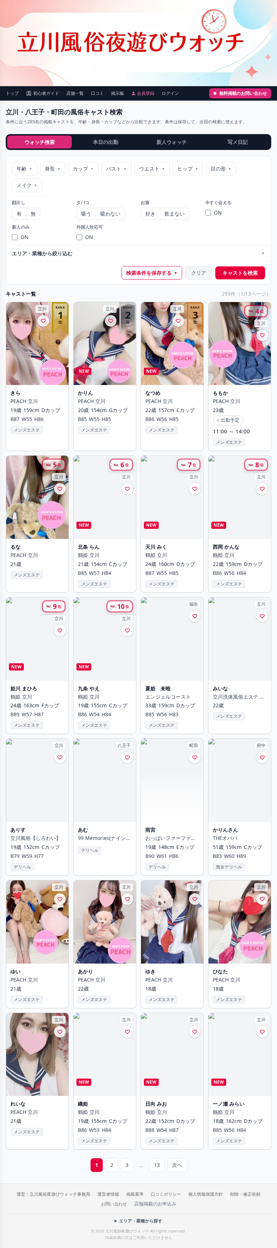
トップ (12, 93)
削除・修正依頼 (245, 1194)
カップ (83, 168)
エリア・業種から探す (140, 1221)
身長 (53, 168)
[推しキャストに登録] (43, 321)
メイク (27, 185)
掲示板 (117, 93)
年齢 (24, 168)
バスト (116, 168)
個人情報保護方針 (205, 1194)
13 (157, 1164)
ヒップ (187, 168)
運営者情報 (108, 1194)
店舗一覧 (75, 93)
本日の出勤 (105, 141)
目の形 (221, 168)
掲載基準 (135, 1194)
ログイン (170, 93)
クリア (198, 272)
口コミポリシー (166, 1194)
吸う (86, 213)
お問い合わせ (114, 1204)
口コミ (97, 93)
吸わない (110, 213)
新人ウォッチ (172, 141)
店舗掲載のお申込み (155, 1203)
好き (150, 213)
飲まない (174, 213)
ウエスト (152, 168)
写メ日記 (238, 141)
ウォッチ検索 (40, 141)
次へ (177, 1164)
